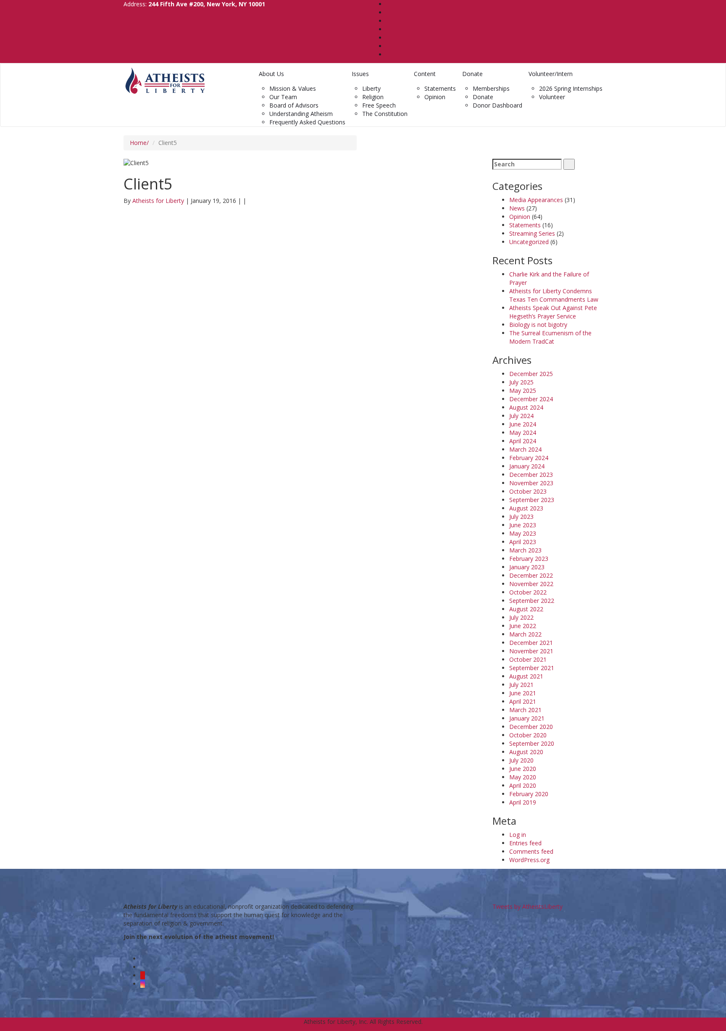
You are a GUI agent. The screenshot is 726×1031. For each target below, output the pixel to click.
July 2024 (521, 416)
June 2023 (522, 525)
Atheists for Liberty (159, 201)
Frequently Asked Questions (307, 122)
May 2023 (522, 533)
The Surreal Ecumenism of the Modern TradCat (550, 337)
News (517, 208)
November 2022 (531, 584)
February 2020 (528, 794)
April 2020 (522, 785)
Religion (373, 97)
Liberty (371, 88)
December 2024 (531, 399)
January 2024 (526, 466)
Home (138, 143)
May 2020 (522, 777)
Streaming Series (532, 233)
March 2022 (525, 634)
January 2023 (526, 567)
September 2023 (531, 500)
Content (425, 74)
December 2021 (531, 643)
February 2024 (528, 458)
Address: (194, 4)
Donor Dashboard (497, 105)
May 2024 (522, 433)
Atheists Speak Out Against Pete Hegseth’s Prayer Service (553, 312)
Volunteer (552, 97)
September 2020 (531, 743)
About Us (271, 74)
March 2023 (525, 550)
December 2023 (531, 475)
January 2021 (526, 718)
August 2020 (526, 752)
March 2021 (525, 710)
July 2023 (521, 517)
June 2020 (522, 769)
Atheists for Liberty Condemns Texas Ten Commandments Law (553, 295)
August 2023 (526, 508)
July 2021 (521, 685)
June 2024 (522, 424)
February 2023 (528, 559)
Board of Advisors (293, 105)
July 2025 (521, 382)
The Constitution (385, 114)
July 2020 (521, 760)
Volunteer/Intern (551, 74)
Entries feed (525, 843)
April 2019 (522, 802)
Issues (360, 74)
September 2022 (531, 601)
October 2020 (528, 735)
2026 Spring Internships (570, 88)
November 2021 (531, 651)
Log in (517, 835)
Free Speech (379, 105)
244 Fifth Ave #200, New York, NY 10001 (206, 4)
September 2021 (531, 668)
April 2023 (522, 542)
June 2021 (522, 693)
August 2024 (526, 407)
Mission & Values (292, 88)
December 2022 (531, 575)
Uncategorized (529, 242)
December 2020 (531, 727)
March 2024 (525, 449)
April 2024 (522, 441)
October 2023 (528, 491)
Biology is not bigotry (538, 325)
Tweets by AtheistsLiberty (527, 906)
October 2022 (528, 592)
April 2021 (522, 701)
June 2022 (522, 626)
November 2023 (531, 483)
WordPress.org (529, 860)
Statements (440, 88)
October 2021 (528, 659)
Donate (472, 74)
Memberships (491, 88)
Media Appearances (536, 200)
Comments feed (531, 851)
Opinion (434, 97)
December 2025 (531, 374)
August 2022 (526, 609)
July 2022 (521, 617)
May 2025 (522, 391)
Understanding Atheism (301, 114)
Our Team (283, 97)
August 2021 (526, 676)
